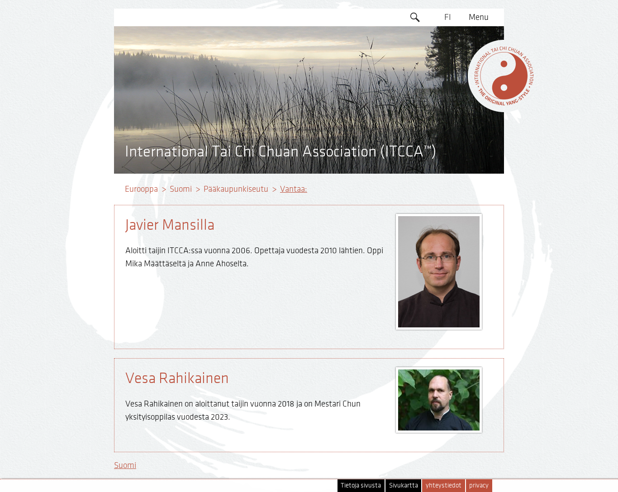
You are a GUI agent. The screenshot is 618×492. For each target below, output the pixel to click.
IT (447, 104)
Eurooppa (141, 189)
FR (448, 86)
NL (447, 121)
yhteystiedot (443, 485)
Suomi (181, 189)
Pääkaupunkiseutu (236, 189)
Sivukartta (403, 485)
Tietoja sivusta (361, 485)
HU (447, 138)
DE (447, 52)
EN (448, 34)
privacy (479, 485)
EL (447, 69)
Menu (479, 17)
